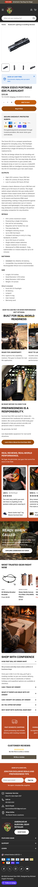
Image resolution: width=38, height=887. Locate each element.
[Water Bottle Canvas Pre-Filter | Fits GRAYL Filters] (27, 579)
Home (4, 24)
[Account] (31, 10)
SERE (3, 589)
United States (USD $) (12, 854)
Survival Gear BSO (13, 876)
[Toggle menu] (3, 10)
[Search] (34, 18)
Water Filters (23, 589)
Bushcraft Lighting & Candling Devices (21, 24)
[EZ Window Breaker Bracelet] (10, 579)
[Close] (34, 76)
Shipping (12, 97)
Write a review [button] (19, 757)
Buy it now (19, 109)
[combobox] (19, 18)
